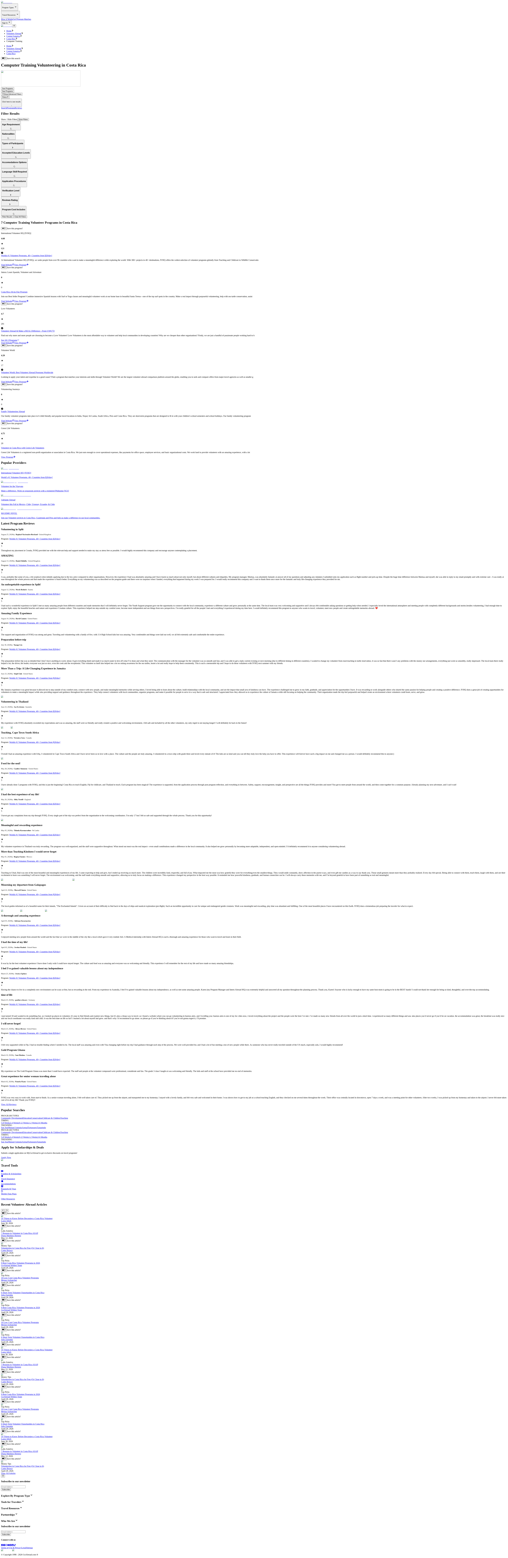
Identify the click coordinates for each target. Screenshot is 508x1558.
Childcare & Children (51, 1118)
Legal (23, 1548)
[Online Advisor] (3, 1476)
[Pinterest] (11, 1545)
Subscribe (6, 1490)
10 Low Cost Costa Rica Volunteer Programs (20, 1278)
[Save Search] (4, 58)
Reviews (18, 108)
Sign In (5, 23)
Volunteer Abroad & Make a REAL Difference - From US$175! (28, 331)
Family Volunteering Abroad (13, 411)
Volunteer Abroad (13, 33)
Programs (11, 108)
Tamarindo (41, 1127)
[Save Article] (4, 1213)
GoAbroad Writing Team (11, 1265)
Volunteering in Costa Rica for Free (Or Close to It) (22, 1248)
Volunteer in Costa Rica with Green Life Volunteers (22, 448)
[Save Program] (4, 228)
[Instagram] (6, 1545)
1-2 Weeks (33, 1123)
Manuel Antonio (15, 1127)
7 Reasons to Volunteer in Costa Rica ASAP (19, 1233)
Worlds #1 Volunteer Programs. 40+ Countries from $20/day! (26, 255)
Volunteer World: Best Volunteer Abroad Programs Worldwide (27, 372)
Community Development (12, 1118)
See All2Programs (9, 340)
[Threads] (4, 1545)
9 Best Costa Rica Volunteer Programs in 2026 (20, 1263)
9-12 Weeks (24, 1123)
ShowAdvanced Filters (12, 94)
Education (27, 1118)
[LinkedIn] (13, 1545)
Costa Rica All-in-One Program (14, 292)
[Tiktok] (15, 1545)
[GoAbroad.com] (6, 2)
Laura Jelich (6, 1221)
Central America (13, 36)
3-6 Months (42, 1123)
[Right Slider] (7, 1210)
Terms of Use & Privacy (11, 1548)
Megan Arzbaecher (9, 1280)
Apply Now (6, 1157)
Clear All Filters (20, 217)
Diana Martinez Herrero (11, 1236)
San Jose (4, 1127)
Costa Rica (10, 39)
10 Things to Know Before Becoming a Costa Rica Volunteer (27, 1218)
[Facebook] (2, 1545)
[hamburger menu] (14, 25)
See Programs (7, 89)
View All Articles (8, 1473)
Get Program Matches (22, 19)
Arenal (25, 1127)
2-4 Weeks (14, 1123)
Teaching (64, 1118)
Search (4, 108)
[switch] (23, 119)
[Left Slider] (3, 1210)
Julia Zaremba (7, 1295)
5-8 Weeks (5, 1123)
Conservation (36, 1118)
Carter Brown (7, 1250)
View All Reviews (8, 1104)
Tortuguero (32, 1127)
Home (9, 31)
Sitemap (29, 1548)
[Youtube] (8, 1545)
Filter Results (7, 217)
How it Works (7, 19)
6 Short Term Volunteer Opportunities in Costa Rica (22, 1293)
